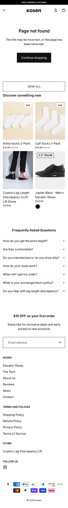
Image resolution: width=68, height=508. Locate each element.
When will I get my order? (20, 274)
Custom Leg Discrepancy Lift (22, 451)
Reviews (8, 384)
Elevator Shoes (13, 365)
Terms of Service (14, 433)
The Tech (9, 372)
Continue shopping (34, 57)
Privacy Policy (12, 427)
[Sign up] (59, 342)
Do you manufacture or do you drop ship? (31, 257)
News (7, 390)
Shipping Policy (13, 415)
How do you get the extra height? (25, 241)
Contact (8, 397)
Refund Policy (12, 421)
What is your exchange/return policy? (28, 282)
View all (34, 86)
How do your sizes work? (20, 266)
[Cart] (64, 10)
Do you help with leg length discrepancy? (30, 291)
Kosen (38, 500)
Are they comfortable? (18, 249)
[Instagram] (5, 467)
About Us (9, 378)
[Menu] (4, 10)
